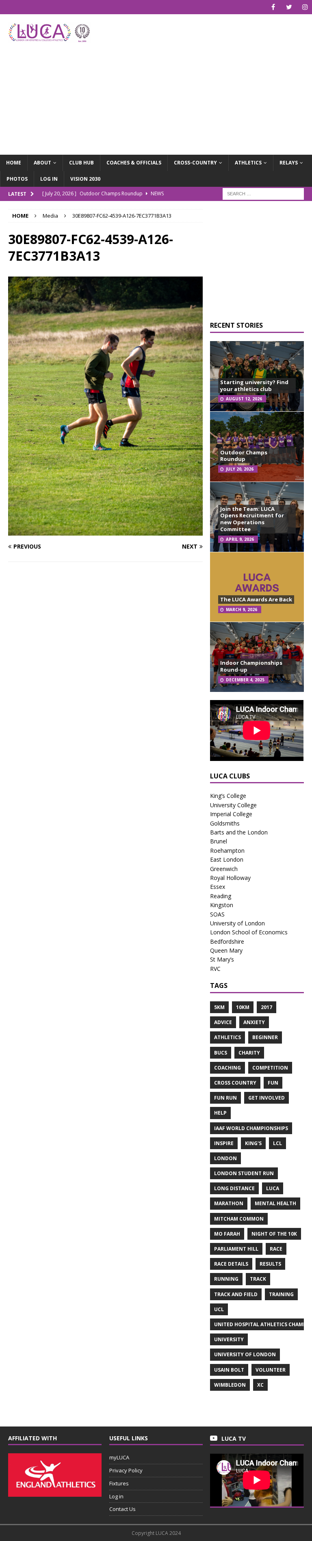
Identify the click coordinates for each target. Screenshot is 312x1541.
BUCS (220, 1052)
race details (231, 1263)
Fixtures (119, 1483)
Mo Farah (227, 1233)
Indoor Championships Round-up (251, 666)
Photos (17, 178)
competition (270, 1067)
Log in (49, 178)
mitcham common (239, 1218)
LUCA (272, 1188)
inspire (224, 1143)
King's (253, 1143)
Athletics (248, 162)
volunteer (271, 1369)
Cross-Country (195, 162)
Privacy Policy (126, 1470)
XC (260, 1384)
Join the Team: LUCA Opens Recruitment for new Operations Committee (252, 519)
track (258, 1278)
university (229, 1339)
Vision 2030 (85, 178)
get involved (266, 1097)
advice (223, 1022)
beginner (265, 1037)
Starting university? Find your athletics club (254, 385)
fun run (225, 1097)
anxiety (254, 1022)
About (42, 162)
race (276, 1248)
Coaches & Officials (133, 162)
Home (13, 162)
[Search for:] (263, 193)
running (226, 1278)
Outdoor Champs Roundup (243, 456)
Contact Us (122, 1509)
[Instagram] (305, 7)
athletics (227, 1037)
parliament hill (236, 1248)
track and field (236, 1294)
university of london (245, 1354)
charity (249, 1052)
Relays (289, 162)
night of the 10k (274, 1233)
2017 (266, 1007)
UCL (219, 1309)
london (225, 1158)
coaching (227, 1067)
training (281, 1294)
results (270, 1263)
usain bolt (229, 1369)
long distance (234, 1188)
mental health (275, 1203)
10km (242, 1007)
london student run (244, 1173)
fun (273, 1082)
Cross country (235, 1082)
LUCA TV (233, 1438)
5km (219, 1007)
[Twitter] (289, 7)
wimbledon (230, 1384)
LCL (277, 1143)
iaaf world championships (251, 1128)
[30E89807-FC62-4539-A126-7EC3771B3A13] (105, 531)
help (220, 1112)
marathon (228, 1203)
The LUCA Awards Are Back (256, 599)
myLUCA (119, 1457)
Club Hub (81, 162)
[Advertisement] (213, 79)
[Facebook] (273, 7)
